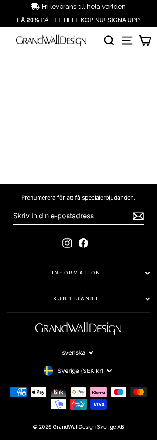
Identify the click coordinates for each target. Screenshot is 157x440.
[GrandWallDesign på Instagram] (67, 243)
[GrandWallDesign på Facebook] (83, 243)
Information (76, 273)
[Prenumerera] (138, 216)
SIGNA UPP (123, 20)
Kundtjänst (76, 298)
